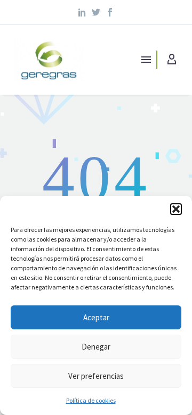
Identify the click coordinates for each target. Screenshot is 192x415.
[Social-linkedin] (83, 12)
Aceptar (96, 317)
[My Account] (171, 59)
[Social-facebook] (110, 12)
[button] (176, 209)
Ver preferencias (96, 376)
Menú (146, 60)
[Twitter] (96, 12)
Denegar (96, 347)
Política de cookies (91, 400)
